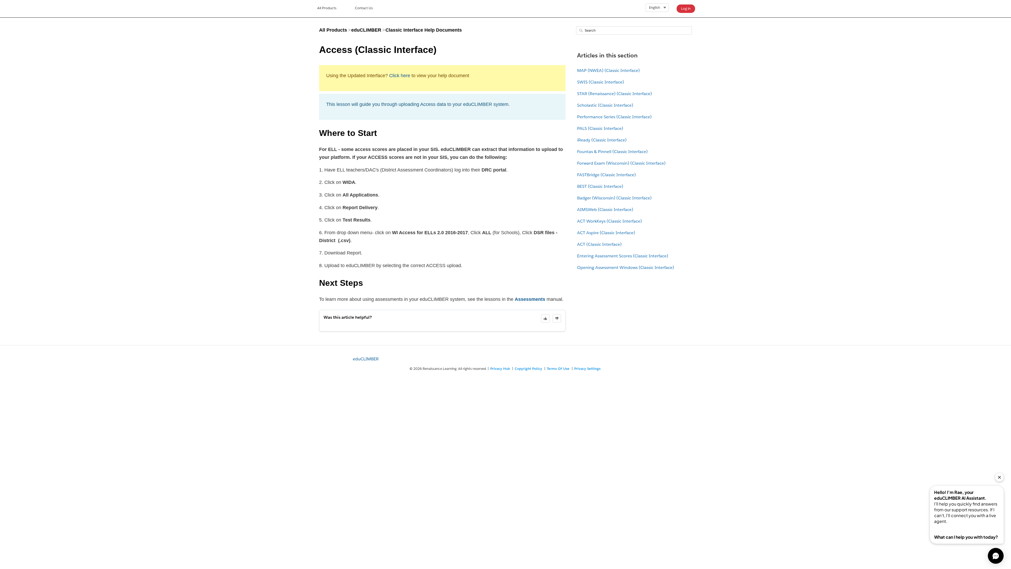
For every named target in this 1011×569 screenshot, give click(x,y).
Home (327, 8)
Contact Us (364, 8)
